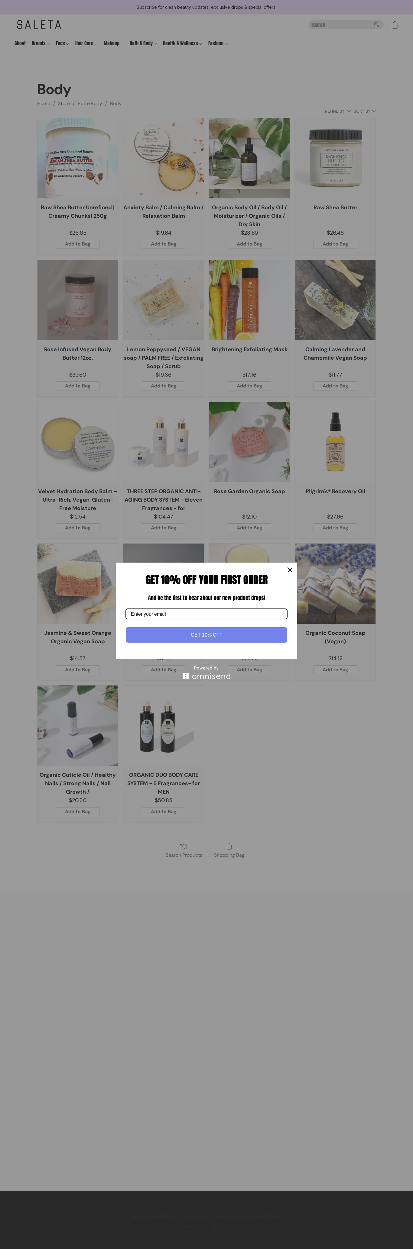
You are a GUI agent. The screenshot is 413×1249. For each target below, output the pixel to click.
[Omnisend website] (206, 672)
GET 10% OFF (207, 634)
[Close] (290, 570)
